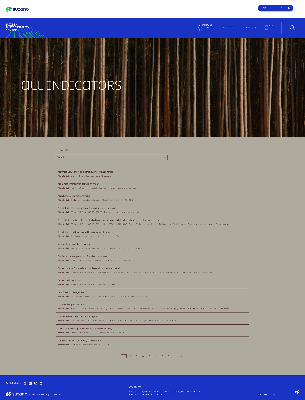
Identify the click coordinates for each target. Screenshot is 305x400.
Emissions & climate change (82, 272)
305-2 (189, 272)
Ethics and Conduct (100, 321)
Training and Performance (114, 212)
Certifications (76, 296)
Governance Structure (80, 333)
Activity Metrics (77, 188)
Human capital (133, 212)
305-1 (182, 272)
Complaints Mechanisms (81, 321)
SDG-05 (82, 212)
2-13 (125, 333)
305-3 (196, 272)
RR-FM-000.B (91, 188)
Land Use (132, 188)
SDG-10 (99, 212)
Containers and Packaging (167, 309)
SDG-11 (119, 236)
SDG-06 (74, 224)
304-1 (98, 224)
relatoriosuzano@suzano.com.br (145, 394)
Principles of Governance (150, 321)
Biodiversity (103, 188)
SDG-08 (91, 212)
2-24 (136, 321)
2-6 (72, 176)
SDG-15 (132, 200)
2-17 (119, 333)
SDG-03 (153, 272)
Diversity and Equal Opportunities (111, 248)
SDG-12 (124, 200)
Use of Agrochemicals (91, 200)
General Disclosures (104, 176)
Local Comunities (105, 236)
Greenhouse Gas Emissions (219, 309)
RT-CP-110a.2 (198, 309)
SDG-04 (74, 212)
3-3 (117, 200)
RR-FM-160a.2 (121, 224)
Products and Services (85, 176)
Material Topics (108, 200)
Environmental (165, 224)
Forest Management (118, 188)
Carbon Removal (102, 272)
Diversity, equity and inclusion (83, 248)
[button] (296, 393)
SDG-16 (131, 296)
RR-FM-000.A (108, 224)
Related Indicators (208, 272)
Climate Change (117, 272)
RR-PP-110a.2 (185, 309)
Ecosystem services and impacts (201, 224)
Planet (131, 224)
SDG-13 (128, 272)
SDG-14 (82, 224)
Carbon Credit (101, 284)
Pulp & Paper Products (146, 309)
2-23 (130, 321)
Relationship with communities (83, 236)
